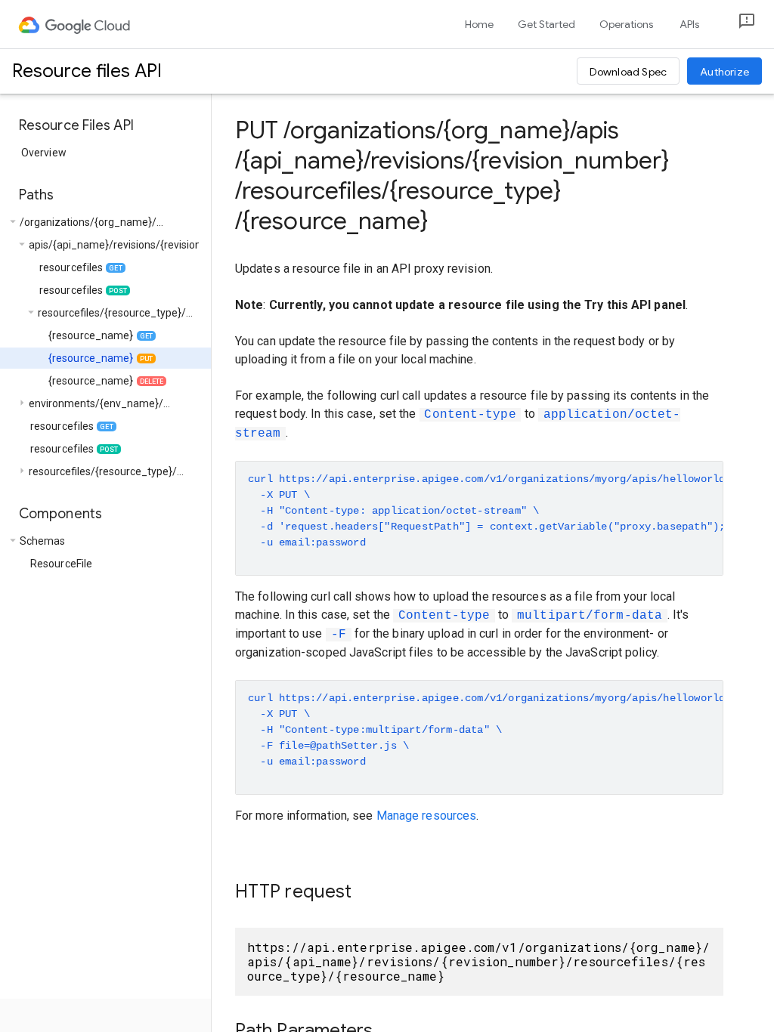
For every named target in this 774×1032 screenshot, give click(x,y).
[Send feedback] (735, 24)
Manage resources (426, 815)
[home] (75, 24)
